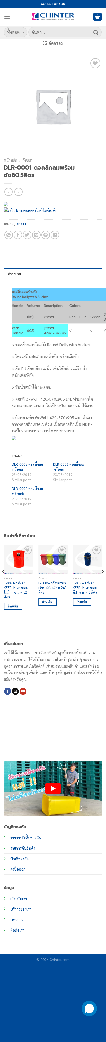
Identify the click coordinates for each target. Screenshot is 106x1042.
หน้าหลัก (10, 160)
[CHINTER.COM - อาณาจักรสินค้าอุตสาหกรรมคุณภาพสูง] (53, 16)
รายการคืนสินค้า (22, 848)
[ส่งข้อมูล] (96, 32)
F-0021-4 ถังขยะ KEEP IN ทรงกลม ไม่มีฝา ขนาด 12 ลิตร (16, 590)
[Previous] (3, 581)
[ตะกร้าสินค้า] (97, 17)
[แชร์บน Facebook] (18, 235)
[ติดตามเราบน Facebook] (7, 691)
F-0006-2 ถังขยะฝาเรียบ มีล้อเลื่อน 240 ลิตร (52, 587)
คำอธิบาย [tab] (14, 274)
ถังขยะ (27, 160)
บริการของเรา (20, 909)
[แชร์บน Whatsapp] (8, 235)
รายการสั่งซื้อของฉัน (25, 837)
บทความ (17, 919)
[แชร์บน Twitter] (27, 235)
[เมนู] (7, 16)
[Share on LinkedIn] (55, 235)
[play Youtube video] (53, 788)
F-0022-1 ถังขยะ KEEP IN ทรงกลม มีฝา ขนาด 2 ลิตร (85, 587)
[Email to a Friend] (36, 235)
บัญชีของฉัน (19, 858)
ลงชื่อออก (17, 869)
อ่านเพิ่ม (13, 606)
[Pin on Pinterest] (45, 235)
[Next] (102, 581)
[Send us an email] (15, 691)
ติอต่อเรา (17, 930)
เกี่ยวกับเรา (18, 898)
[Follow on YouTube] (23, 691)
